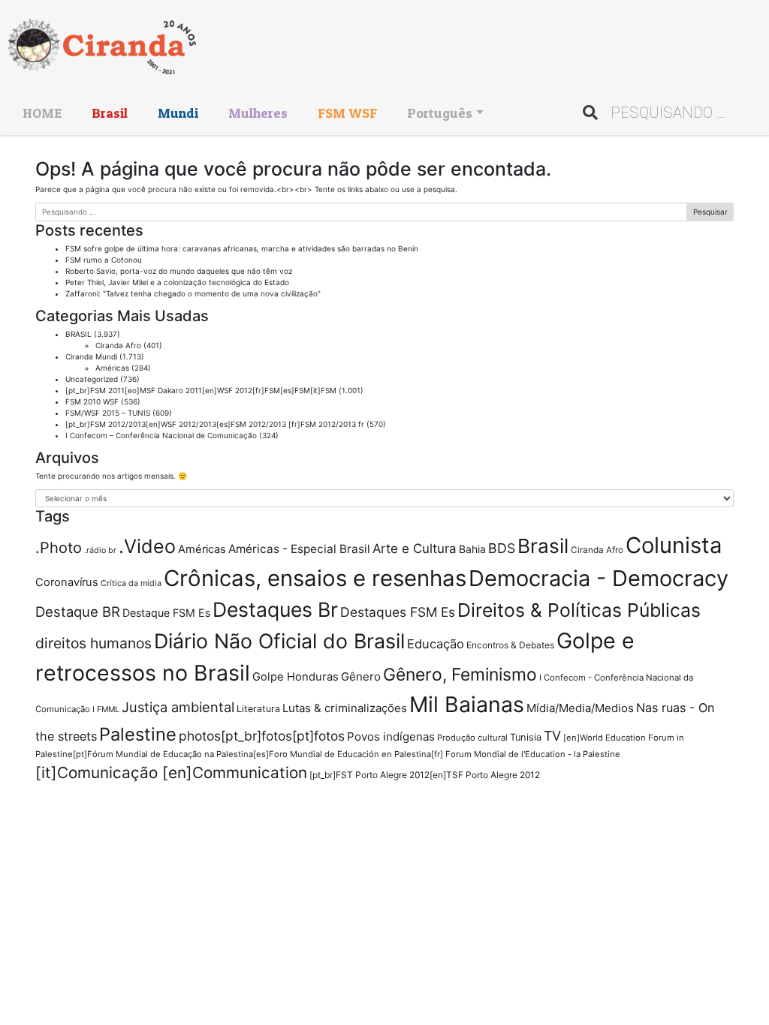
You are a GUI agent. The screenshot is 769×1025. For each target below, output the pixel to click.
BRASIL (78, 333)
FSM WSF (347, 113)
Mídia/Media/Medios (580, 708)
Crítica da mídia (131, 583)
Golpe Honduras (295, 677)
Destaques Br (275, 609)
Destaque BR (77, 611)
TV (552, 736)
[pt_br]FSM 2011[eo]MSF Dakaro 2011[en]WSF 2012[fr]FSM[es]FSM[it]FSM (200, 390)
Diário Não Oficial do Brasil (279, 641)
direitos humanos (93, 643)
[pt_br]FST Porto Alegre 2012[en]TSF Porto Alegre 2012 (424, 774)
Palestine (137, 734)
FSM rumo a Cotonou (103, 259)
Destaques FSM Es (397, 612)
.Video (147, 546)
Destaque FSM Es (166, 612)
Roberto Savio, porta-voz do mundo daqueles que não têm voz (178, 270)
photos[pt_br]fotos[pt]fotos (262, 736)
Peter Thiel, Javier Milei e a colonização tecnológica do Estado (177, 282)
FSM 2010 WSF (92, 401)
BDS (501, 548)
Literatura (258, 708)
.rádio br (100, 550)
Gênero (361, 676)
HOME (42, 113)
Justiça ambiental (178, 707)
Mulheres (258, 113)
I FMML (105, 709)
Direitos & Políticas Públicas (579, 610)
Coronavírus (66, 582)
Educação (435, 643)
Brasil (110, 113)
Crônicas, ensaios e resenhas (315, 578)
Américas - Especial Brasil (299, 549)
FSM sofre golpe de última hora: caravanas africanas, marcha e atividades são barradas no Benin (241, 248)
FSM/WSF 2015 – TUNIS (107, 412)
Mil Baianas (466, 704)
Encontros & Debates (510, 645)
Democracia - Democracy (598, 578)
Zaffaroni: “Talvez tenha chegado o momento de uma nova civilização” (193, 293)
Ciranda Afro (118, 345)
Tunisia (525, 737)
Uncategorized (91, 378)
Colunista (674, 545)
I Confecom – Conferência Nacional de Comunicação (161, 435)
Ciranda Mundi (91, 356)
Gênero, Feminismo (460, 674)
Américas (112, 367)
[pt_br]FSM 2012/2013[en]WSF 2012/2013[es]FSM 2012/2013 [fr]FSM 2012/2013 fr (214, 423)
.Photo (58, 548)
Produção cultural (472, 737)
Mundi (178, 113)
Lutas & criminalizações (344, 708)
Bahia (472, 549)
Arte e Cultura (414, 548)
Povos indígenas (391, 736)
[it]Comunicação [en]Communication (171, 772)
